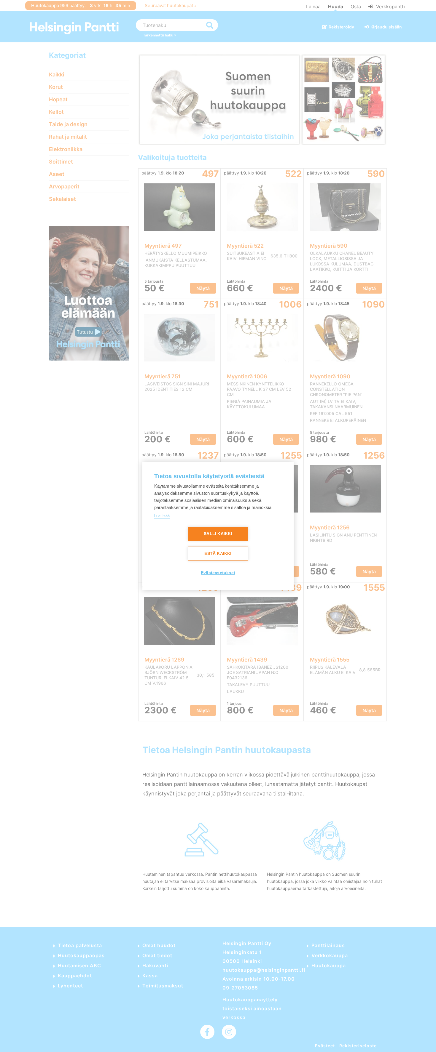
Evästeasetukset (218, 573)
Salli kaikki (218, 533)
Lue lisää (162, 516)
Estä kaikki (217, 553)
